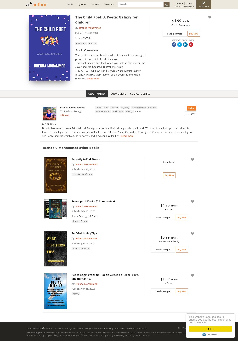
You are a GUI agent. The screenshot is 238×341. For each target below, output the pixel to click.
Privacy (107, 328)
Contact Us (142, 328)
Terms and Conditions (124, 328)
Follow (191, 108)
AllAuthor (39, 328)
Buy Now (193, 33)
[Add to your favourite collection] (209, 17)
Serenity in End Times (86, 159)
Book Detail (118, 93)
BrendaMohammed (86, 238)
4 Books (64, 115)
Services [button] (109, 4)
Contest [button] (95, 4)
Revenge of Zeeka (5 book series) (93, 201)
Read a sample (174, 33)
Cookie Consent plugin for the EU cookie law (210, 334)
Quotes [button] (82, 4)
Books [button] (70, 4)
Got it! (210, 329)
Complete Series (140, 93)
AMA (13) (190, 113)
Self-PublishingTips (84, 233)
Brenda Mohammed (90, 27)
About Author (97, 93)
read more (93, 78)
